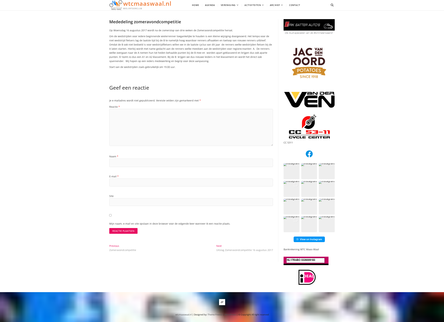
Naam (113, 156)
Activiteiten (253, 5)
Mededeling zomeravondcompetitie (145, 21)
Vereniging (228, 5)
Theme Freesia (215, 314)
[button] (292, 171)
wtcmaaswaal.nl (147, 3)
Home (195, 5)
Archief (275, 5)
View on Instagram (311, 239)
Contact (294, 5)
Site (111, 196)
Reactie (114, 106)
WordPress (230, 314)
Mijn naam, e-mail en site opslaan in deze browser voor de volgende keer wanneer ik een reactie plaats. (169, 223)
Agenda (210, 5)
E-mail (114, 176)
